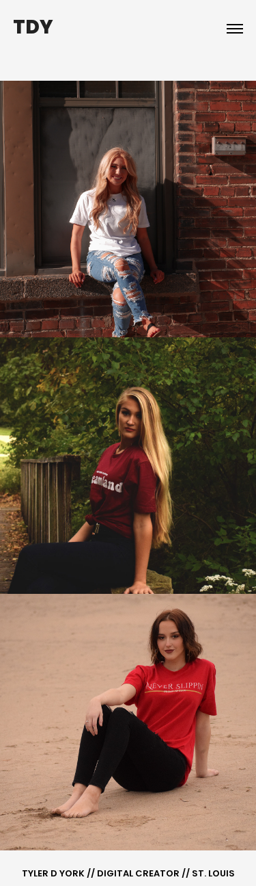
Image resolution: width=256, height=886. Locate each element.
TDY (33, 28)
